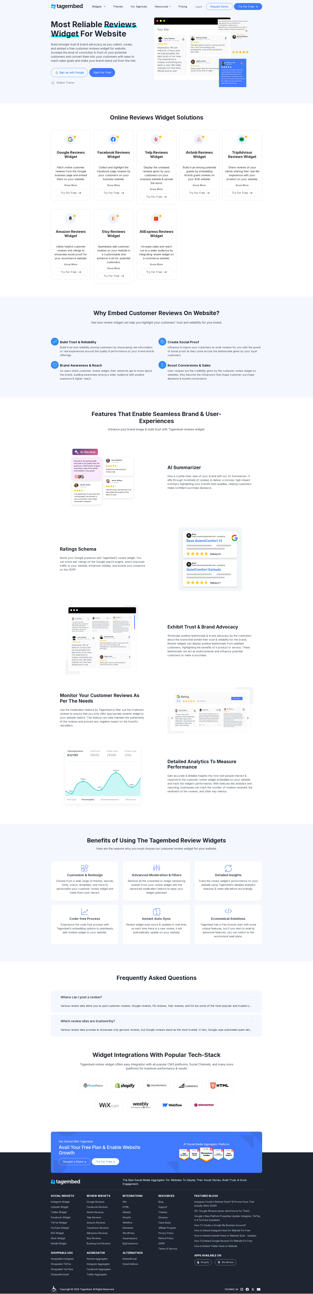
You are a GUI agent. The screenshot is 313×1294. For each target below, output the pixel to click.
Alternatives (133, 1252)
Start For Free (102, 72)
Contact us (231, 1289)
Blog (160, 1201)
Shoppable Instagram (62, 1258)
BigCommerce (130, 1243)
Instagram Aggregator (98, 1264)
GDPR (161, 1243)
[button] (98, 6)
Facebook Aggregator (99, 1269)
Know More (70, 185)
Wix (125, 1201)
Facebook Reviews (97, 1207)
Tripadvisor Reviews (98, 1227)
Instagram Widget (60, 1201)
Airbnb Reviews (95, 1212)
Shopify (127, 1217)
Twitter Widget (59, 1212)
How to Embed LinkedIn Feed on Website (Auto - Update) (225, 1235)
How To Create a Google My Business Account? (220, 1225)
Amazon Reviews (96, 1222)
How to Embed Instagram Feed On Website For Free (222, 1230)
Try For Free (246, 6)
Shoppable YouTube (62, 1269)
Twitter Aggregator (97, 1274)
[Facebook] (247, 1289)
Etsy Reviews (94, 1238)
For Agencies (139, 6)
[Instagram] (241, 1289)
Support (162, 1207)
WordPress (128, 1233)
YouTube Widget (60, 1227)
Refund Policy (165, 1238)
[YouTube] (259, 1289)
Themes (118, 6)
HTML (126, 1207)
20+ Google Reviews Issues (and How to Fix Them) (222, 1210)
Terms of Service (167, 1248)
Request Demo (219, 6)
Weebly (127, 1212)
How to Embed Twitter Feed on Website (215, 1246)
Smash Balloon (130, 1264)
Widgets (97, 6)
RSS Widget (57, 1233)
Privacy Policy (166, 1233)
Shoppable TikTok (61, 1264)
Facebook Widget (60, 1217)
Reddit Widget (58, 1243)
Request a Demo (73, 1161)
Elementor (128, 1227)
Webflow (127, 1222)
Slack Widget (58, 1238)
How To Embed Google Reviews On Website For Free (223, 1240)
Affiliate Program (167, 1227)
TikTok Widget (59, 1222)
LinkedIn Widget (59, 1207)
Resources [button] (161, 6)
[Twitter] (252, 1289)
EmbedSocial (130, 1258)
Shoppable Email (60, 1274)
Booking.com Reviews (99, 1243)
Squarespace (130, 1238)
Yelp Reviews (94, 1217)
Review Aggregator (97, 1258)
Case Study (164, 1222)
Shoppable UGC (62, 1252)
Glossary (163, 1217)
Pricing (183, 6)
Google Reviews (95, 1201)
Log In (198, 6)
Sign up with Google (71, 72)
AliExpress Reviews (97, 1233)
